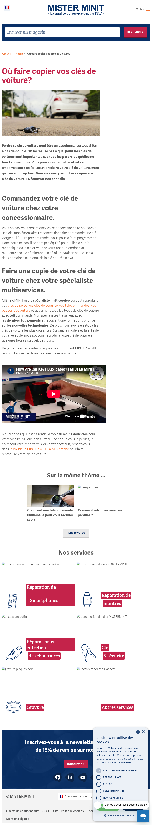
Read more (125, 762)
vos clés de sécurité (43, 305)
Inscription (76, 764)
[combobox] (62, 32)
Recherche (135, 32)
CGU (45, 811)
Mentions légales (17, 819)
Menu (140, 9)
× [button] (143, 731)
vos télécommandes (74, 305)
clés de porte (17, 305)
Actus (19, 53)
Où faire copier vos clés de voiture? (48, 53)
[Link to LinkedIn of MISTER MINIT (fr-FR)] (69, 777)
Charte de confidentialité (22, 811)
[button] (120, 815)
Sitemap (92, 811)
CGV (55, 811)
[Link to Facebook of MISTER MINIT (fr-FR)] (57, 777)
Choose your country (78, 796)
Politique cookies (72, 811)
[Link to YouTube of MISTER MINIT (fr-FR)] (82, 777)
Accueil (6, 53)
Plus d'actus (76, 532)
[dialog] (120, 774)
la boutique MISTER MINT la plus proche (39, 449)
